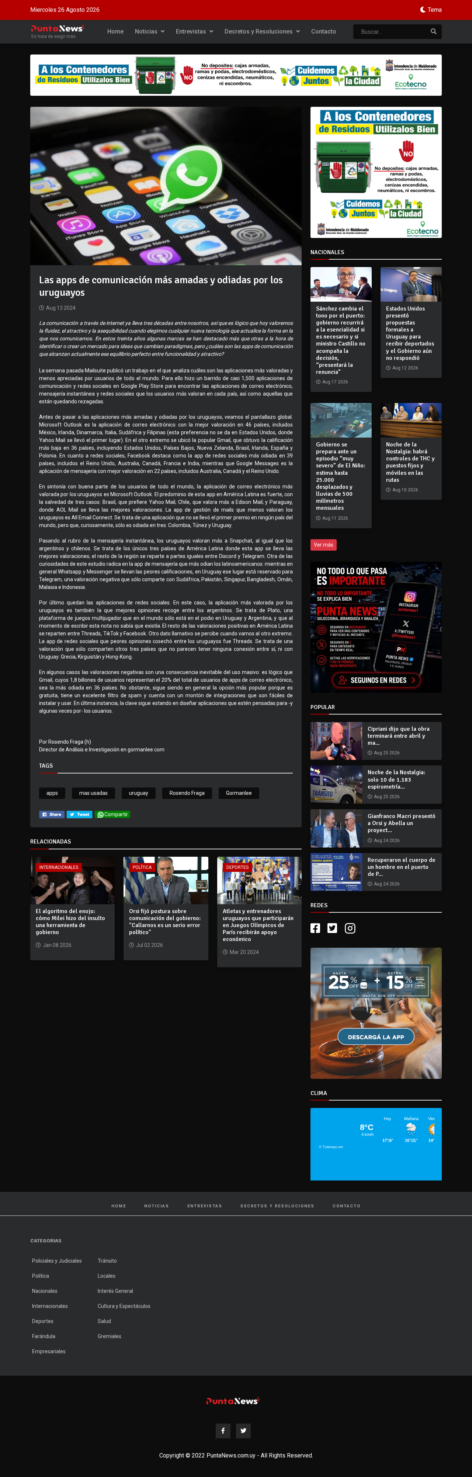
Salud (104, 1321)
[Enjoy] (376, 1012)
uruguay (138, 793)
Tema (435, 9)
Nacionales (45, 1291)
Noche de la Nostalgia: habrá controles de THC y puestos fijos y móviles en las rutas (410, 462)
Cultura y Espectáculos (124, 1306)
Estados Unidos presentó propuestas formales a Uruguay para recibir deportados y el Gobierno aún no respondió (410, 333)
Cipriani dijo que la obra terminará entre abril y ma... (399, 736)
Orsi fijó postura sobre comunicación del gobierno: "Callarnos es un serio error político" (165, 922)
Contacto (323, 31)
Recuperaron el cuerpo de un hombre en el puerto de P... (401, 867)
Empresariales (49, 1351)
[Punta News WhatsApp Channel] (376, 627)
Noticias (147, 31)
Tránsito (107, 1261)
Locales (106, 1276)
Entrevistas (192, 31)
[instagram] (351, 928)
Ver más (323, 545)
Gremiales (109, 1336)
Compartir (116, 814)
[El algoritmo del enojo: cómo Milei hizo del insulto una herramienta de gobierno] (72, 879)
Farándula (43, 1336)
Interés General (115, 1291)
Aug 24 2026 (387, 840)
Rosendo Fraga (187, 793)
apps (52, 793)
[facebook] (52, 814)
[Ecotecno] (236, 75)
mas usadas (93, 793)
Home (115, 31)
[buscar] (433, 31)
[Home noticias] (233, 1400)
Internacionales (58, 867)
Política (142, 867)
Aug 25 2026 (387, 752)
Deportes (237, 867)
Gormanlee (239, 793)
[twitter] (79, 814)
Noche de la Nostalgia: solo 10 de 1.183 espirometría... (396, 779)
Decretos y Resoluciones (259, 31)
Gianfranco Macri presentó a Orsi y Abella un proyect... (401, 823)
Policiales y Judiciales (57, 1261)
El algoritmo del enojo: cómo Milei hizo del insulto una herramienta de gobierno (70, 922)
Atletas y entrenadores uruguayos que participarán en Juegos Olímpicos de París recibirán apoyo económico (258, 925)
